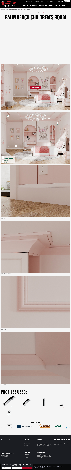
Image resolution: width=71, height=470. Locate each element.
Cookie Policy (52, 466)
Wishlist (42, 12)
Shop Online (27, 455)
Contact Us (39, 448)
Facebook (28, 442)
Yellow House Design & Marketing (37, 467)
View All (35, 431)
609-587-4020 (60, 1)
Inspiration (52, 1)
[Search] (68, 5)
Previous (1, 427)
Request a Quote (40, 459)
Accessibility (41, 466)
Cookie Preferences (59, 466)
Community (46, 1)
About (42, 1)
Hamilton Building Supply (7, 453)
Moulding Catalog (30, 12)
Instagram (28, 443)
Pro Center (37, 1)
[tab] (25, 5)
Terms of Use (46, 466)
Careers (32, 1)
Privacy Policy (36, 466)
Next (69, 427)
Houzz (27, 445)
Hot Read (28, 1)
